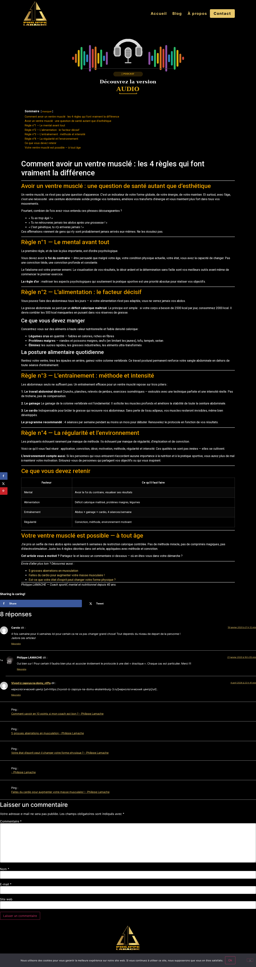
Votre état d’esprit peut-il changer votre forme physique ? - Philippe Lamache (60, 752)
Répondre (16, 643)
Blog (177, 13)
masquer (47, 111)
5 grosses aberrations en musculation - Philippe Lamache (47, 733)
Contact (222, 13)
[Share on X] (3, 483)
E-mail (5, 884)
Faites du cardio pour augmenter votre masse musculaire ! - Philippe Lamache (60, 792)
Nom (4, 868)
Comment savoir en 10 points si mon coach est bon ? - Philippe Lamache (57, 713)
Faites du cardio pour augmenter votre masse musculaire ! (67, 575)
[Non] (250, 960)
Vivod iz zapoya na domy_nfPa (31, 683)
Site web (6, 899)
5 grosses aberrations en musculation (53, 571)
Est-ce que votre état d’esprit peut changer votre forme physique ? (72, 580)
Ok (230, 960)
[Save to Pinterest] (3, 491)
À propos (197, 13)
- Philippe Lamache (23, 772)
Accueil (159, 13)
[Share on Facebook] (3, 476)
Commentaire (11, 821)
